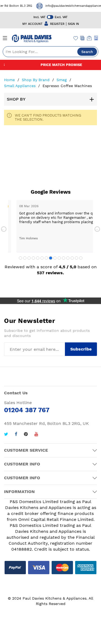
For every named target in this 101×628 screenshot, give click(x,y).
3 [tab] (29, 258)
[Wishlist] (76, 39)
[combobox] (50, 51)
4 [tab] (33, 258)
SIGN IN (73, 24)
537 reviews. (50, 272)
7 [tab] (46, 258)
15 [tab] (80, 258)
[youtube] (36, 434)
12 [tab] (67, 258)
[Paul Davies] (32, 39)
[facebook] (16, 434)
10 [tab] (59, 258)
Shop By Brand (36, 80)
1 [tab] (20, 258)
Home (10, 80)
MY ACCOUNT (32, 24)
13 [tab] (72, 258)
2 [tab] (24, 258)
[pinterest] (26, 434)
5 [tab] (37, 258)
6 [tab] (42, 258)
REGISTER (57, 24)
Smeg (62, 80)
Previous (3, 229)
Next (97, 229)
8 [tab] (50, 258)
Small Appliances (20, 86)
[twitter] (6, 434)
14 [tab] (76, 258)
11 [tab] (63, 258)
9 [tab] (55, 258)
